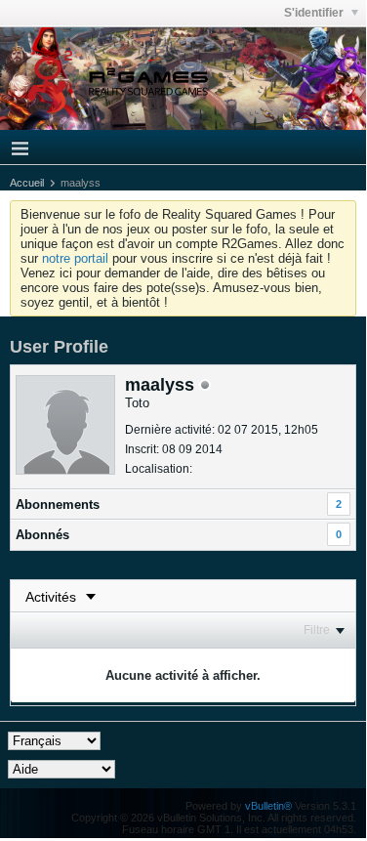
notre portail (75, 258)
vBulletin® (268, 806)
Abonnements (58, 504)
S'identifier (315, 13)
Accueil (27, 183)
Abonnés (42, 534)
